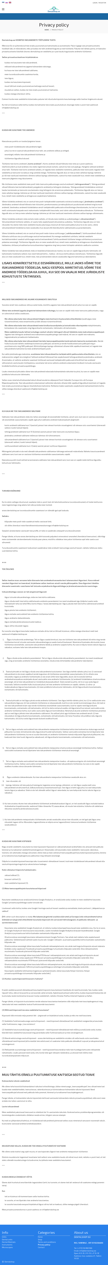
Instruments (7, 1245)
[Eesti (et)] (3, 2)
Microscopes (7, 1247)
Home (47, 30)
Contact (41, 1247)
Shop (40, 1239)
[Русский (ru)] (6, 2)
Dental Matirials (9, 1242)
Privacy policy (44, 1245)
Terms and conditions (47, 1242)
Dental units (7, 1239)
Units (4, 1237)
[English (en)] (10, 2)
